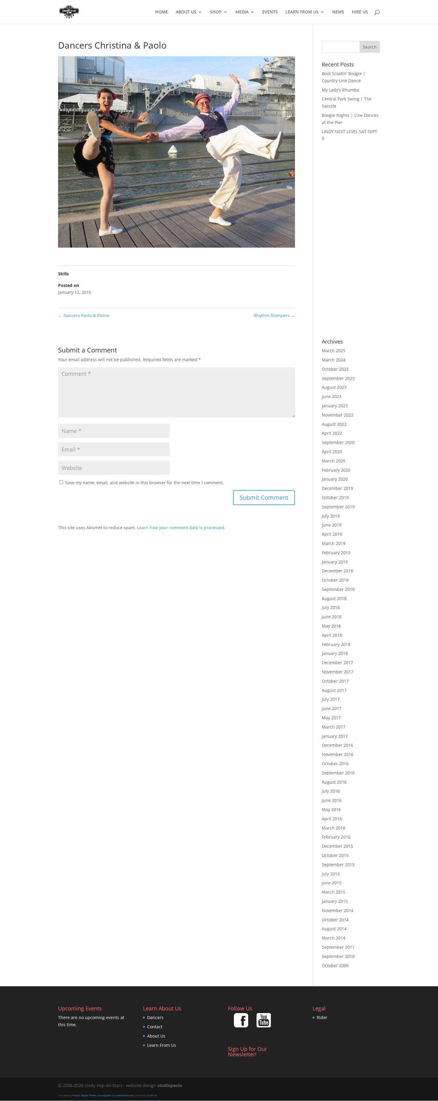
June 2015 (331, 883)
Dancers (155, 1017)
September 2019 (338, 507)
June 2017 (331, 708)
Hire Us (360, 12)
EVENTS (270, 12)
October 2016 (335, 763)
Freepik (76, 1095)
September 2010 (338, 956)
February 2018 (336, 644)
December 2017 (337, 662)
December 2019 (337, 488)
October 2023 (335, 369)
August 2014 (334, 928)
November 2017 (337, 672)
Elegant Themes (89, 1095)
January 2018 (335, 653)
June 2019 (331, 525)
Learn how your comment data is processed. (181, 527)
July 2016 (331, 791)
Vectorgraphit (104, 1095)
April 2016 (332, 819)
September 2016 (338, 773)
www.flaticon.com (125, 1095)
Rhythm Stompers (274, 315)
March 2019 (333, 543)
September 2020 (338, 442)
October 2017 (335, 681)
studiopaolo (169, 1085)
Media (241, 12)
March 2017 (333, 727)
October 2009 (335, 965)
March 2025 (333, 350)
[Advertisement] (351, 240)
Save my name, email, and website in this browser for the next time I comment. (144, 482)
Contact (154, 1026)
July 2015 (331, 874)
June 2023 (331, 396)
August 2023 (334, 387)
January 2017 (335, 736)
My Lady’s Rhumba (340, 90)
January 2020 (335, 479)
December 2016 (337, 745)
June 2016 (331, 800)
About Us (186, 12)
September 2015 (338, 864)
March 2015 (333, 892)
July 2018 (331, 607)
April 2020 (332, 451)
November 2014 (337, 910)
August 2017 (334, 690)
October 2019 (335, 497)
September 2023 (338, 378)
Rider (322, 1017)
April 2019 (332, 534)
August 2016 (334, 782)
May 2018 (331, 626)
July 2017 (331, 699)
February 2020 (336, 470)
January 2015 (335, 901)
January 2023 (335, 406)
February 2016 (336, 837)
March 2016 (333, 828)
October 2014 (335, 920)
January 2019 (335, 562)
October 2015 (335, 855)
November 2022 (337, 415)
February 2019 (336, 552)
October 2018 (335, 580)
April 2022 (332, 433)
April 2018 (332, 635)
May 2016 (331, 809)
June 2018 (331, 616)
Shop (216, 12)
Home (161, 12)
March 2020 (333, 461)
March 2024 (333, 360)
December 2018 (337, 571)
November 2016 (337, 754)
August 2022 (334, 424)
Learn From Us (302, 12)
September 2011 (338, 947)
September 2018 (338, 589)
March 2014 (333, 938)
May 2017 (331, 717)
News (338, 12)
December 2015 (337, 846)
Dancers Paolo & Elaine (83, 315)
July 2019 (331, 516)
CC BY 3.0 (152, 1095)
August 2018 (334, 598)
